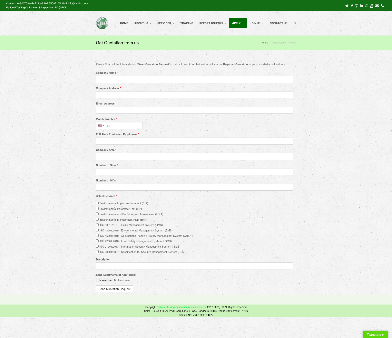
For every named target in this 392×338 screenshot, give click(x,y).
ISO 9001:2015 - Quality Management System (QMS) (131, 225)
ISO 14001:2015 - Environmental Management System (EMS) (136, 230)
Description (103, 259)
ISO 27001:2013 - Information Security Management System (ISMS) (139, 246)
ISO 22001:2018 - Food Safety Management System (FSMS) (135, 241)
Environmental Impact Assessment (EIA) (123, 203)
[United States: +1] (101, 125)
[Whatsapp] (366, 5)
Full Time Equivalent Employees (117, 134)
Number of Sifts (107, 180)
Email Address (106, 103)
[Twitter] (347, 5)
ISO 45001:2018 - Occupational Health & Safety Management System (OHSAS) (146, 236)
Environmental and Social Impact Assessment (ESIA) (131, 214)
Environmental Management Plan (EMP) (123, 219)
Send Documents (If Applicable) (116, 275)
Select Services (106, 196)
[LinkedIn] (361, 5)
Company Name (107, 72)
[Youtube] (371, 5)
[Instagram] (356, 5)
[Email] (377, 5)
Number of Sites (107, 165)
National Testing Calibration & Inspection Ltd (181, 307)
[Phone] (382, 5)
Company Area (106, 150)
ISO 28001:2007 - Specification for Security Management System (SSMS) (143, 252)
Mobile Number (106, 119)
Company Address (108, 88)
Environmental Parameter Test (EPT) (121, 209)
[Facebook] (352, 5)
